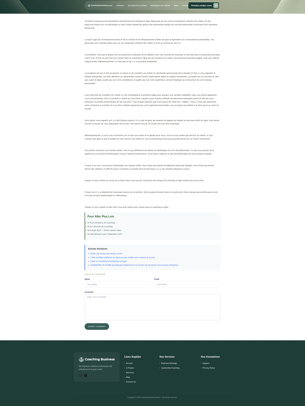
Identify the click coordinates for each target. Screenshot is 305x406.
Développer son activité (160, 5)
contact (185, 5)
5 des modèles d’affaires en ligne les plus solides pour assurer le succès (122, 257)
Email (156, 279)
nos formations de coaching (102, 222)
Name (87, 279)
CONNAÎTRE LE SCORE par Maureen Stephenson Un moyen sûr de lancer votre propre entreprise (134, 265)
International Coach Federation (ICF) (106, 234)
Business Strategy (169, 363)
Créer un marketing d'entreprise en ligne (108, 261)
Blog (176, 5)
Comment (89, 292)
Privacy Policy (209, 368)
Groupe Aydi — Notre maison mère (105, 230)
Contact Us (131, 382)
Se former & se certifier (137, 5)
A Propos (120, 5)
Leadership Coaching (170, 368)
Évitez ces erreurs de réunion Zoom (106, 253)
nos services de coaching (101, 226)
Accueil (109, 5)
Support (206, 363)
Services (130, 372)
